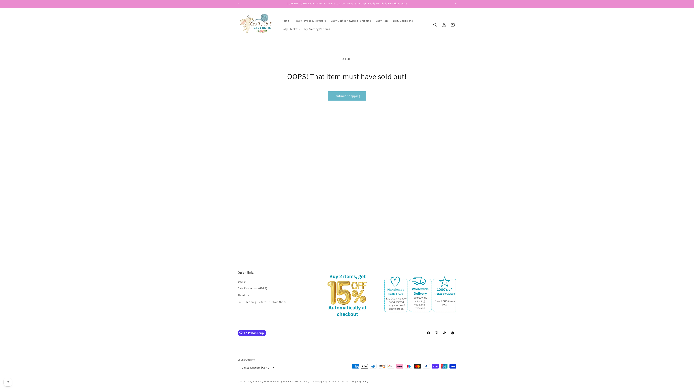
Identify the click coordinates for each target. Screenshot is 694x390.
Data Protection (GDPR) (252, 288)
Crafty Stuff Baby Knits (257, 381)
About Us (243, 295)
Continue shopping (347, 96)
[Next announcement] (455, 4)
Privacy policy (320, 381)
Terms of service (339, 381)
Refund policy (302, 381)
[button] (435, 25)
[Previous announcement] (239, 4)
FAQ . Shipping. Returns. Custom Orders (263, 302)
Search (242, 281)
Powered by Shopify (280, 381)
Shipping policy (360, 381)
